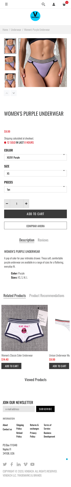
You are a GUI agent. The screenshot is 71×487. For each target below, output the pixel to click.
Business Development (49, 434)
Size (6, 166)
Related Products (14, 295)
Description (26, 240)
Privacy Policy (33, 434)
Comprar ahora (35, 226)
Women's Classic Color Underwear (17, 355)
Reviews (43, 240)
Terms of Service (47, 426)
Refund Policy (19, 434)
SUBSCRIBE (45, 409)
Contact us (7, 429)
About (5, 425)
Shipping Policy (20, 426)
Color (8, 150)
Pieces (8, 182)
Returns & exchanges (34, 426)
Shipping (8, 138)
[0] (64, 4)
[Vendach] (35, 16)
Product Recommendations (46, 295)
